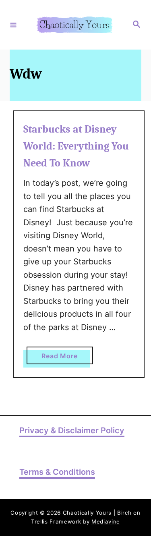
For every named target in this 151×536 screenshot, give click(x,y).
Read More (67, 357)
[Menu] (13, 24)
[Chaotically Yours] (74, 25)
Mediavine (105, 521)
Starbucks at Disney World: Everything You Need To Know (76, 146)
